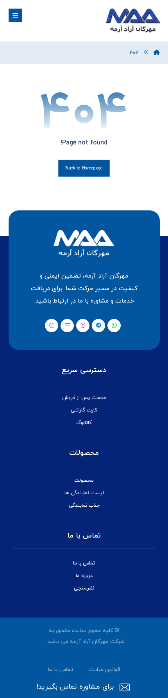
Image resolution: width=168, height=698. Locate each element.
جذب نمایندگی (84, 505)
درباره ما (84, 575)
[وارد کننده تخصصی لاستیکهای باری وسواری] (132, 21)
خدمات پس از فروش (84, 397)
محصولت (84, 480)
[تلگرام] (98, 325)
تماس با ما (84, 563)
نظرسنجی (84, 588)
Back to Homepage (83, 168)
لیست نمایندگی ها (84, 493)
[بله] (51, 325)
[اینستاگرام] (82, 325)
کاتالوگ (84, 422)
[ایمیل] (67, 325)
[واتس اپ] (114, 325)
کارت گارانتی (84, 410)
